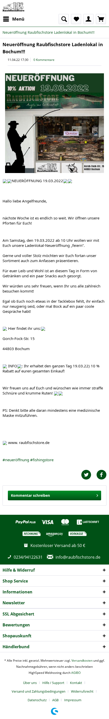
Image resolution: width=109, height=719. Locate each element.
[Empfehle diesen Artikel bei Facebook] (101, 475)
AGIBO (76, 673)
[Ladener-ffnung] (54, 123)
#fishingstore (41, 459)
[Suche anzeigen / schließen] (64, 19)
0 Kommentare (44, 60)
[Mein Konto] (88, 19)
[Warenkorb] (101, 19)
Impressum (72, 700)
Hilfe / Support (53, 682)
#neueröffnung (16, 459)
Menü (18, 19)
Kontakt (76, 682)
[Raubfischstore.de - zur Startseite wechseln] (13, 7)
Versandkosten (82, 660)
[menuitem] (13, 19)
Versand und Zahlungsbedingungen (38, 691)
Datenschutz (37, 700)
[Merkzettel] (76, 19)
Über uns (30, 682)
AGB (55, 700)
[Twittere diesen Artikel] (88, 475)
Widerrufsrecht (82, 691)
